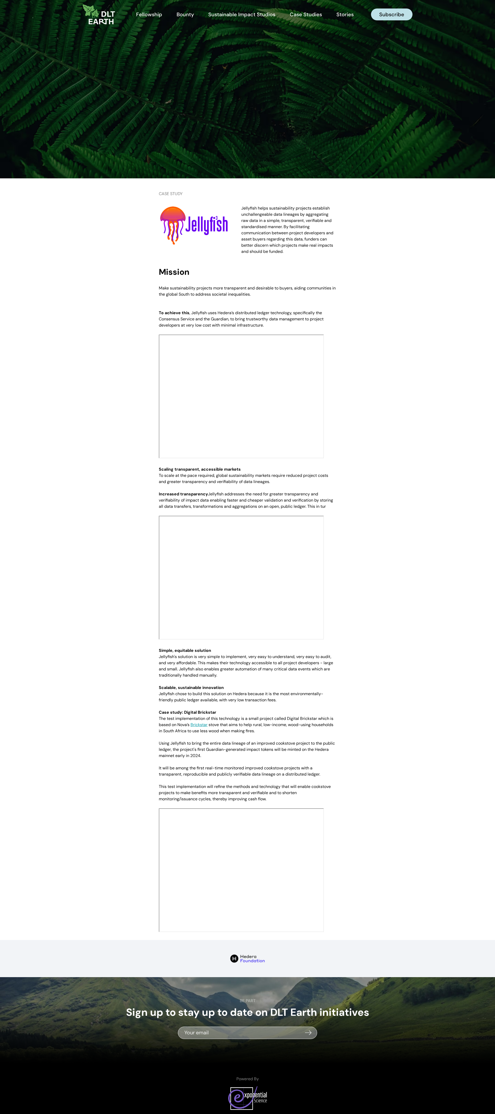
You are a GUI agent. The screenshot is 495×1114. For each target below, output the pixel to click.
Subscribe (391, 14)
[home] (100, 14)
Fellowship (149, 14)
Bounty (185, 14)
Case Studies (306, 14)
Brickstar (199, 724)
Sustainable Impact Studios (241, 14)
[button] (345, 14)
